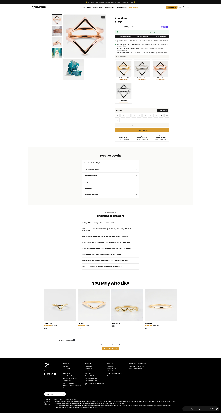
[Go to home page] (52, 365)
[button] (50, 326)
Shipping (87, 371)
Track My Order (111, 368)
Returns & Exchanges (91, 376)
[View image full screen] (84, 36)
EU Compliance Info (91, 381)
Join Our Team (67, 371)
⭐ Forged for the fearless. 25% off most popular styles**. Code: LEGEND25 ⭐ (110, 2)
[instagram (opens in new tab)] (48, 374)
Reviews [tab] (61, 340)
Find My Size (171, 7)
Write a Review (112, 349)
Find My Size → (163, 110)
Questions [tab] (70, 340)
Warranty (88, 373)
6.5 (145, 116)
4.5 (123, 116)
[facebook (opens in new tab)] (45, 374)
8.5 (167, 116)
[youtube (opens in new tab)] (55, 374)
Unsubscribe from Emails (114, 373)
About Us (66, 366)
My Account (110, 366)
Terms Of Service (68, 383)
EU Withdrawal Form (91, 378)
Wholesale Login (112, 371)
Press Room (66, 373)
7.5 (156, 116)
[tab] (57, 20)
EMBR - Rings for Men (135, 368)
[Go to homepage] (40, 7)
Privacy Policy (67, 381)
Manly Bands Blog (68, 376)
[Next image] (103, 36)
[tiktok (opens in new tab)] (52, 374)
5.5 (134, 116)
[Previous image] (66, 36)
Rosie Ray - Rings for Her (136, 366)
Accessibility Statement (70, 378)
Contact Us (88, 368)
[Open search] (180, 7)
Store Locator (67, 388)
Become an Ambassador (114, 376)
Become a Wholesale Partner (72, 385)
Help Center (88, 366)
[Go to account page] (183, 7)
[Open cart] (187, 7)
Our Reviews (67, 368)
